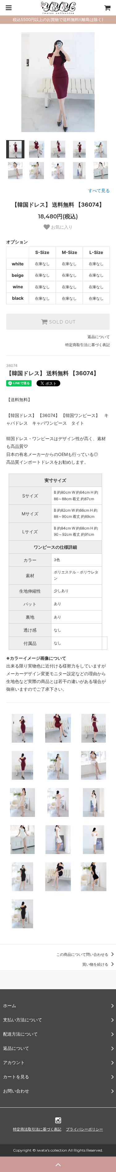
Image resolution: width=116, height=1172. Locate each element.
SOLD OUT (61, 321)
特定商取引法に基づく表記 (87, 344)
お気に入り (61, 227)
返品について (99, 336)
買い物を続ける (95, 964)
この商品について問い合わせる (82, 954)
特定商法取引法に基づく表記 (37, 1129)
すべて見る (99, 190)
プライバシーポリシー (84, 1129)
